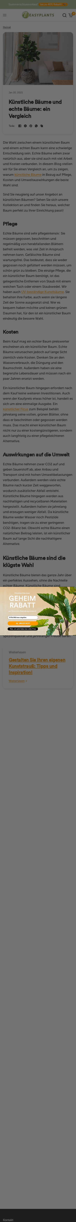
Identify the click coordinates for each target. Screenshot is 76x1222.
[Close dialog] (75, 587)
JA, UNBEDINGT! (23, 623)
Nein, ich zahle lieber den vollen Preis (23, 629)
